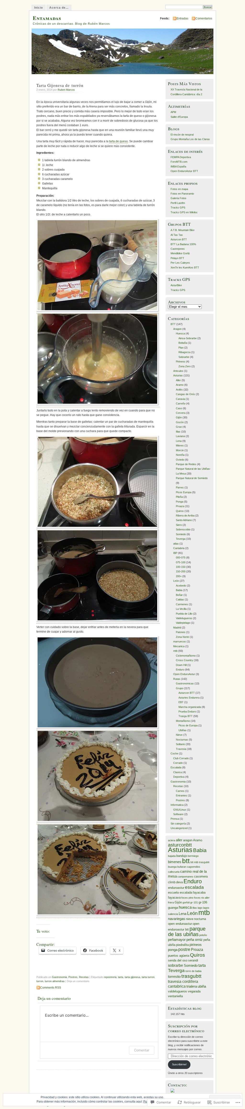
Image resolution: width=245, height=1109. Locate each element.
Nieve (179, 734)
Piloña (179, 496)
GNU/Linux (179, 809)
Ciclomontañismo (186, 655)
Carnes (180, 790)
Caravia (180, 398)
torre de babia (193, 971)
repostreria (110, 977)
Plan (181, 347)
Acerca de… (59, 7)
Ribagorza (184, 352)
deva (179, 882)
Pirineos (180, 361)
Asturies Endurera (189, 697)
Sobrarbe (183, 357)
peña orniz (194, 940)
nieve (189, 919)
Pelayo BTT (177, 258)
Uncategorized (179, 828)
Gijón (179, 417)
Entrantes (181, 795)
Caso (179, 408)
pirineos (195, 945)
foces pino (187, 897)
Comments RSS (50, 987)
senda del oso (177, 960)
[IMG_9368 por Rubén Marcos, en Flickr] (98, 622)
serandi (193, 960)
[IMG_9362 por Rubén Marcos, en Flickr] (98, 528)
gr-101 (194, 902)
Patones (180, 632)
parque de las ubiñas (187, 931)
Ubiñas (182, 730)
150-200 (180, 571)
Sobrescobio (183, 529)
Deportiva (178, 776)
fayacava (174, 897)
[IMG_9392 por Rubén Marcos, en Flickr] (98, 822)
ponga (173, 950)
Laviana (180, 436)
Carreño (180, 403)
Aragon (177, 328)
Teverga (180, 538)
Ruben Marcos (66, 89)
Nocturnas (182, 739)
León (176, 580)
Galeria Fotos (178, 198)
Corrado (178, 762)
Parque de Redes (186, 464)
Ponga (179, 501)
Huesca (180, 333)
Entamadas (47, 18)
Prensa (175, 818)
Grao (179, 426)
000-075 (180, 557)
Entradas (182, 18)
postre (184, 949)
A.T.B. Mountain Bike (183, 230)
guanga (173, 907)
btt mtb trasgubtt (199, 862)
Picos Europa (183, 492)
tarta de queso (118, 141)
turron (39, 981)
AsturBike (176, 285)
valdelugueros (177, 991)
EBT (181, 702)
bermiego (193, 855)
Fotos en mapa (179, 189)
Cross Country (184, 660)
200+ (179, 576)
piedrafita (182, 945)
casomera (201, 876)
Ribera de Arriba (185, 515)
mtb (175, 650)
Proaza (180, 506)
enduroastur (176, 888)
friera (171, 902)
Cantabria (178, 548)
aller (179, 840)
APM (173, 112)
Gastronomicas (185, 683)
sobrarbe (175, 965)
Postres (73, 977)
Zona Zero (184, 366)
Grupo (179, 688)
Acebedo (181, 585)
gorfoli (186, 902)
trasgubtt (191, 976)
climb (171, 882)
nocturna (200, 919)
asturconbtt (180, 845)
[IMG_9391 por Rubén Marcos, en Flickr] (98, 729)
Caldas (180, 599)
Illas (178, 431)
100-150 (180, 566)
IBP (175, 553)
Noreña (180, 454)
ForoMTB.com (179, 161)
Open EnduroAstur (184, 674)
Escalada (176, 767)
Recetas (84, 977)
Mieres (180, 445)
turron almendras (55, 981)
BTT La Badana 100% (183, 244)
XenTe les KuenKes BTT (185, 267)
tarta (120, 977)
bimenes (174, 862)
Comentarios (203, 18)
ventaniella (175, 996)
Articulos (178, 370)
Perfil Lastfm (178, 203)
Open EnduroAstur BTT (184, 171)
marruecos (179, 641)
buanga (172, 866)
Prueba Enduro (187, 711)
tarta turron (148, 977)
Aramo (180, 384)
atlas (176, 543)
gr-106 (203, 902)
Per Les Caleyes (180, 262)
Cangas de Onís (185, 394)
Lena (179, 440)
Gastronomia (59, 977)
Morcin (180, 450)
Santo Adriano (184, 520)
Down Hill (181, 665)
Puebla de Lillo (184, 613)
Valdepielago (183, 622)
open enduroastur (180, 923)
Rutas (176, 678)
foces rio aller (202, 897)
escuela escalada (180, 892)
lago (200, 907)
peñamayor (177, 940)
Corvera (180, 412)
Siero (179, 524)
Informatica (177, 804)
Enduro (180, 669)
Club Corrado (181, 758)
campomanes (185, 876)
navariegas (176, 919)
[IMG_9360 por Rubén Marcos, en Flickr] (98, 312)
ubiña (202, 986)
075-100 (180, 562)
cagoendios (193, 866)
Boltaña (182, 342)
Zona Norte (182, 636)
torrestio (174, 977)
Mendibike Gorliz (180, 253)
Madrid (177, 627)
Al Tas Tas (177, 234)
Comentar (141, 1050)
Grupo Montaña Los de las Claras (190, 139)
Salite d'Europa (179, 116)
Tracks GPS (178, 207)
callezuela (173, 871)
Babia (179, 590)
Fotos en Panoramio (182, 193)
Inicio (38, 7)
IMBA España (178, 166)
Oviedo (180, 459)
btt (186, 861)
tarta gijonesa (132, 977)
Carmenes (182, 604)
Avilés (179, 389)
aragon (187, 840)
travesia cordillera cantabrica (183, 983)
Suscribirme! (179, 1064)
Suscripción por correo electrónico (186, 1028)
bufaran (181, 866)
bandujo (181, 856)
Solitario (180, 744)
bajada (172, 855)
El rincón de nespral (182, 134)
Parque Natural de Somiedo (192, 478)
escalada (194, 887)
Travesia (181, 748)
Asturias (178, 375)
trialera (191, 986)
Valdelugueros (184, 618)
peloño (203, 935)
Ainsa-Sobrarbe (187, 338)
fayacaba (199, 892)
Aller (178, 380)
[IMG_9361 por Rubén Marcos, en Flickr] (98, 405)
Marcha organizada (189, 707)
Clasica (177, 772)
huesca (185, 907)
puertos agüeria (178, 955)
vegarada (194, 991)
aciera (171, 840)
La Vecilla (181, 608)
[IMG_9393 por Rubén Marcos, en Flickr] (98, 916)
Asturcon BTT (179, 239)
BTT (173, 324)
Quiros (180, 511)
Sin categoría (178, 823)
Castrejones (178, 248)
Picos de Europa (188, 725)
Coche (174, 753)
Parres (180, 487)
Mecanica (178, 646)
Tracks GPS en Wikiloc (184, 212)
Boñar (179, 594)
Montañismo (183, 720)
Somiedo (181, 534)
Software (178, 814)
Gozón (180, 422)
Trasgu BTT (185, 716)
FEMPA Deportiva (181, 157)
